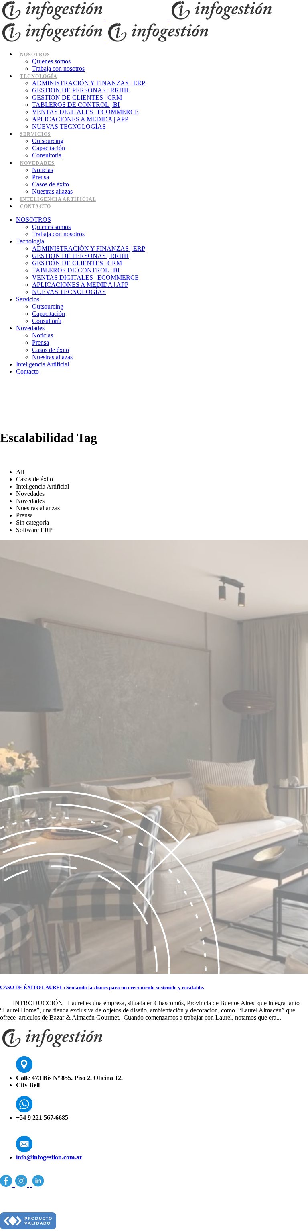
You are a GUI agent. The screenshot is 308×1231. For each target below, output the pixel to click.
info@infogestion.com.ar (49, 1157)
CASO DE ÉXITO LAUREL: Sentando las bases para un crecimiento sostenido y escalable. (102, 987)
